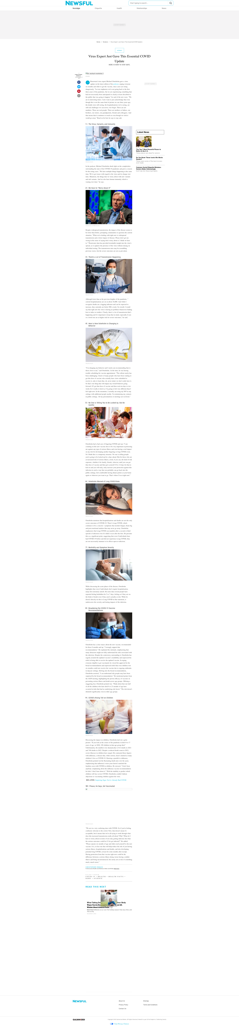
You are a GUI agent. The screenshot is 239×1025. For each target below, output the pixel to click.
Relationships (142, 8)
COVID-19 (90, 876)
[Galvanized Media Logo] (79, 1019)
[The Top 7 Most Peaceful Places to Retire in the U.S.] (150, 145)
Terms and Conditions (150, 1005)
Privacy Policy (123, 1005)
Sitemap (146, 1001)
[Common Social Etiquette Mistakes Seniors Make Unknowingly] (150, 169)
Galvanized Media (121, 1019)
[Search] (170, 3)
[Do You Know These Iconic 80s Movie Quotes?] (150, 160)
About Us (122, 1001)
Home (98, 42)
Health (119, 8)
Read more (116, 868)
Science (105, 42)
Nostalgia (76, 8)
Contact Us (122, 1008)
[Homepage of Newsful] (79, 1001)
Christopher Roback (78, 75)
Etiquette (98, 8)
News (164, 8)
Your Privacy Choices (121, 1024)
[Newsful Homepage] (79, 3)
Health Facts (116, 876)
